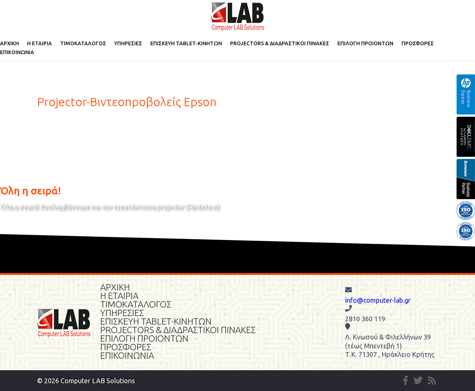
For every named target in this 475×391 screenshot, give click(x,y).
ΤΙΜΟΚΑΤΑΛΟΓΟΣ (83, 43)
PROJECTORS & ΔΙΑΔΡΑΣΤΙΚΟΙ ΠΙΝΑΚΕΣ (279, 43)
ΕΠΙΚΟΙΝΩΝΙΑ (17, 52)
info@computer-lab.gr (378, 300)
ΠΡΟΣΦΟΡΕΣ (418, 43)
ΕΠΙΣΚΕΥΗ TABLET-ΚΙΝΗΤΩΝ (186, 43)
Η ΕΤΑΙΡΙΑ (39, 43)
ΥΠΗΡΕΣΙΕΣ (128, 43)
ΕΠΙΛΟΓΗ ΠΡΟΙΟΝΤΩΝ (365, 43)
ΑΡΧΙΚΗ (9, 43)
